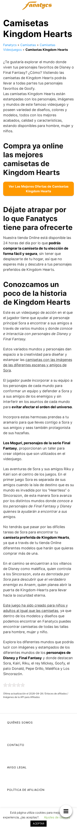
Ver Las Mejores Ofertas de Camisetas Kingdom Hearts (39, 188)
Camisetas (28, 45)
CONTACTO (15, 745)
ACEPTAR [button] (38, 823)
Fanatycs (10, 45)
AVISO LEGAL (17, 767)
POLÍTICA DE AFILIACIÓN (26, 789)
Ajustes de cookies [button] (57, 817)
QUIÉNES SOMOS (20, 722)
